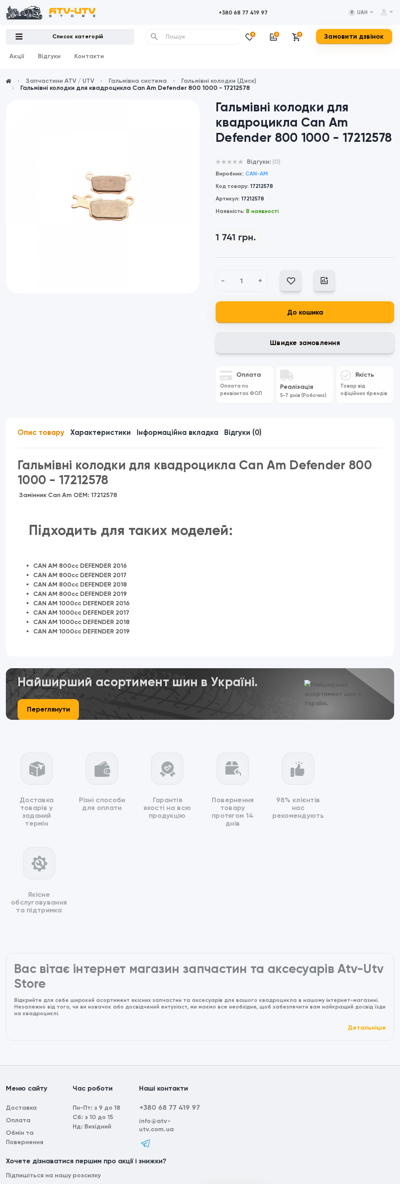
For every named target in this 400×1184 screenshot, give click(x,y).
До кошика (305, 312)
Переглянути (48, 709)
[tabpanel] (103, 196)
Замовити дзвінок (354, 36)
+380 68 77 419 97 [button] (169, 1107)
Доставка (21, 1107)
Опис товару (41, 432)
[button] (243, 12)
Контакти (89, 56)
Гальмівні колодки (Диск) (218, 80)
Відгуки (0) (242, 432)
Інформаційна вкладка (177, 432)
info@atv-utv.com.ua (156, 1125)
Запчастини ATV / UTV (60, 80)
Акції (17, 56)
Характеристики (100, 432)
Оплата (18, 1120)
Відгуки (49, 56)
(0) (276, 161)
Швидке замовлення (305, 342)
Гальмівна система (138, 80)
